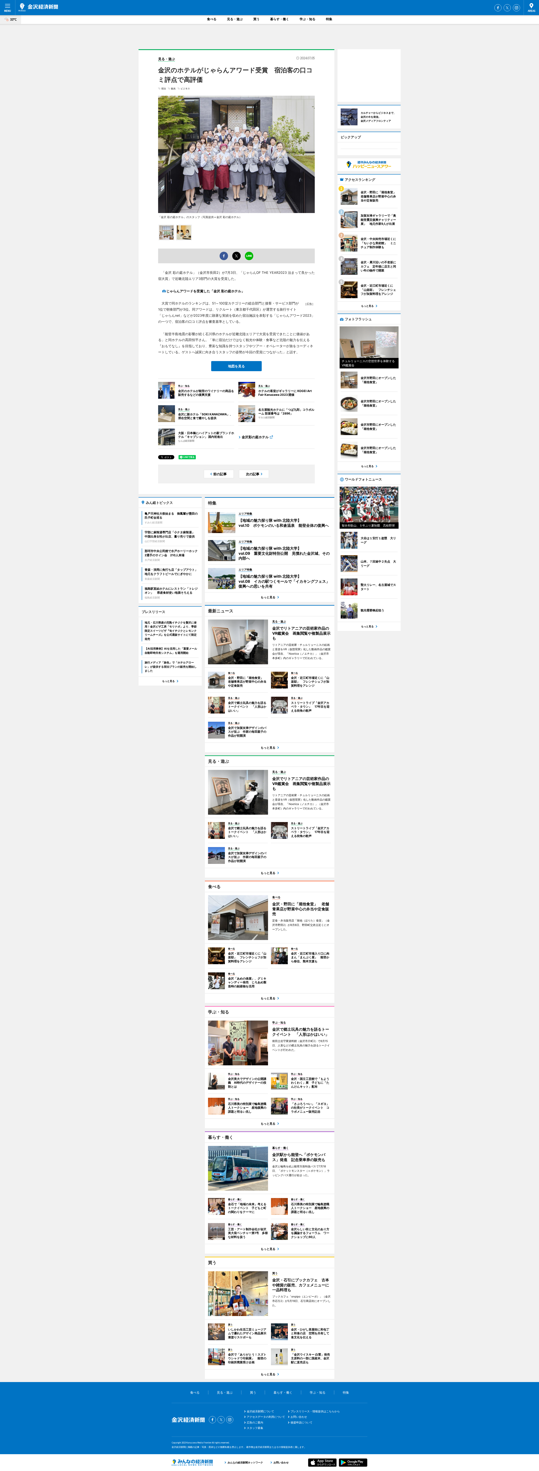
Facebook (498, 7)
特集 (329, 19)
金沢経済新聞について (260, 1411)
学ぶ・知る (307, 19)
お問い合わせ (299, 1416)
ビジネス (185, 88)
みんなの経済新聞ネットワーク (192, 1462)
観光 (173, 88)
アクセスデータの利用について (266, 1416)
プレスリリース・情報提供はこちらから (315, 1411)
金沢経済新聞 (38, 7)
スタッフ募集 (255, 1428)
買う (256, 19)
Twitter (507, 7)
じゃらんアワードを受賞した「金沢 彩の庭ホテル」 (205, 291)
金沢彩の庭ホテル (255, 437)
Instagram (516, 7)
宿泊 (163, 88)
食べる (211, 19)
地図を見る (236, 366)
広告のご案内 (255, 1422)
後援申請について (301, 1422)
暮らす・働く (279, 19)
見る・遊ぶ (235, 19)
